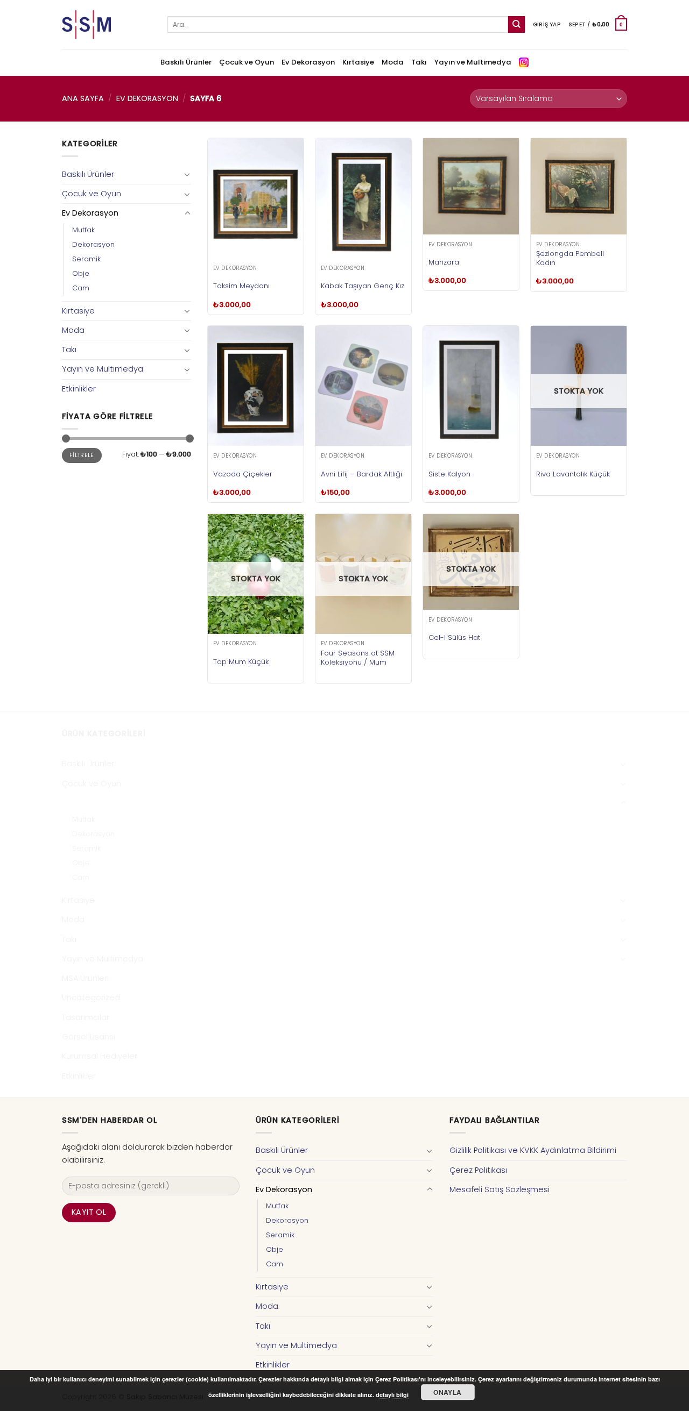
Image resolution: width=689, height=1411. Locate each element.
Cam (80, 288)
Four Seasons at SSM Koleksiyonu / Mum (358, 658)
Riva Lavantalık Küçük (573, 474)
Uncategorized (91, 997)
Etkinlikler (79, 388)
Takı (419, 62)
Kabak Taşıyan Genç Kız (362, 285)
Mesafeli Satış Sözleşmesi (499, 1189)
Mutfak (83, 230)
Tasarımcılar (85, 1017)
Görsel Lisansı (88, 1036)
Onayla (447, 1392)
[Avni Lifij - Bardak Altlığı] (363, 386)
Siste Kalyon (449, 474)
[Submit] (516, 24)
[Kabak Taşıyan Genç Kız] (363, 198)
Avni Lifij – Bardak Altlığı (361, 474)
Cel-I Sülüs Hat (454, 637)
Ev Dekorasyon (308, 62)
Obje (80, 273)
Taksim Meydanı (241, 285)
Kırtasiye (358, 62)
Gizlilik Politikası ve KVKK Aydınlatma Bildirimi (532, 1150)
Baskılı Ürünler (186, 62)
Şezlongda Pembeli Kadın (570, 258)
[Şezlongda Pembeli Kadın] (579, 186)
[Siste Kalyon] (471, 386)
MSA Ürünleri (85, 978)
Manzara (443, 262)
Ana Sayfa (83, 98)
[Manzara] (471, 186)
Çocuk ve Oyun (246, 62)
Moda (393, 62)
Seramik (86, 259)
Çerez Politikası (478, 1170)
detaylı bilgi (392, 1395)
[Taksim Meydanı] (256, 198)
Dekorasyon (93, 244)
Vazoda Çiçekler (242, 474)
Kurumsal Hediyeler (99, 1056)
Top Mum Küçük (241, 661)
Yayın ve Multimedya (472, 62)
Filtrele (81, 455)
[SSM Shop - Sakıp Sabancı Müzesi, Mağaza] (106, 24)
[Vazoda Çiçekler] (256, 386)
